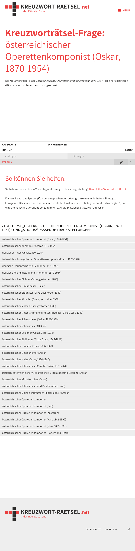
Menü (123, 11)
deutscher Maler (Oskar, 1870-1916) (22, 252)
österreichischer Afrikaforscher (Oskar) (24, 379)
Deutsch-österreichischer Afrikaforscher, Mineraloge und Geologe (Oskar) (45, 373)
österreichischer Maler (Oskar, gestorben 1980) (29, 306)
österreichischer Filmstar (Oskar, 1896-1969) (27, 346)
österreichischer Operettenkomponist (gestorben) (31, 413)
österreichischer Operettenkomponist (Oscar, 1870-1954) (35, 239)
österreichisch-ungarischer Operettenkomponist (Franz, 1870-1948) (41, 259)
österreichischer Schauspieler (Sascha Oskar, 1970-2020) (35, 366)
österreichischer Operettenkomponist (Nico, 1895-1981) (34, 426)
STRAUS (7, 162)
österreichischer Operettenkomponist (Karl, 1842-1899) (34, 419)
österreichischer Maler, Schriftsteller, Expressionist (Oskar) (36, 393)
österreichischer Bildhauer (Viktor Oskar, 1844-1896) (32, 339)
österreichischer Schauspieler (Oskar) (24, 326)
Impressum (111, 529)
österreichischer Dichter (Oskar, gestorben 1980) (30, 279)
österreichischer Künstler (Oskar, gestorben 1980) (30, 299)
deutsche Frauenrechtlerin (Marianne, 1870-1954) (30, 266)
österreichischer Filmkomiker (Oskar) (23, 286)
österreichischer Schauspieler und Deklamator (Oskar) (33, 386)
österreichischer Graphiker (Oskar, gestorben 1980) (31, 292)
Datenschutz (93, 529)
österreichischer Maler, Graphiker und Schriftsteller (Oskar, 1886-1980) (42, 313)
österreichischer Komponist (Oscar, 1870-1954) (29, 246)
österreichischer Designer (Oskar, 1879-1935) (28, 333)
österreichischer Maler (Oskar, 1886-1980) (26, 359)
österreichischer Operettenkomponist (24, 399)
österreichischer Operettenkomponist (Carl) (27, 406)
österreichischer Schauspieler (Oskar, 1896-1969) (30, 319)
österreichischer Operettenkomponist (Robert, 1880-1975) (35, 433)
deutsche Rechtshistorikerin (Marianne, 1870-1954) (31, 272)
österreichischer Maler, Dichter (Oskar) (24, 353)
